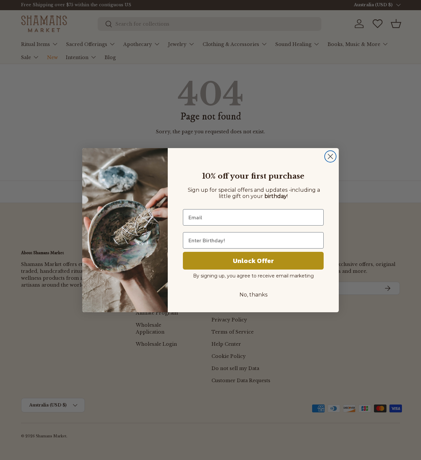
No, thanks (253, 295)
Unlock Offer (253, 261)
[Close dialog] (330, 156)
